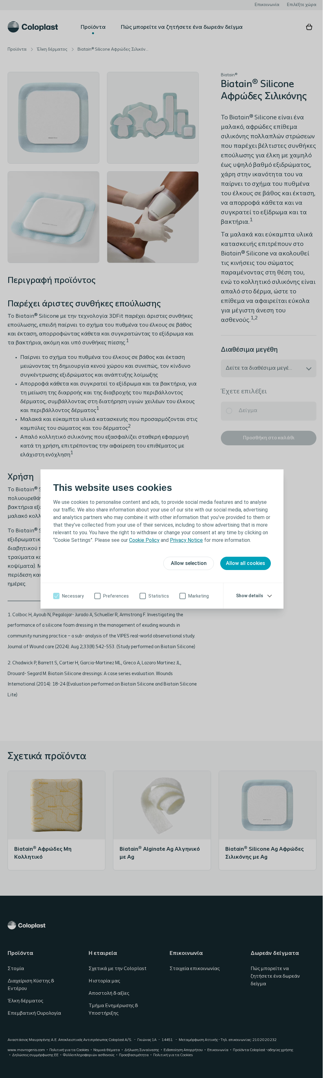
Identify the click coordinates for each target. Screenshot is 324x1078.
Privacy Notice (184, 540)
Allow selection (186, 563)
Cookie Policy (142, 540)
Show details (247, 595)
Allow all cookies (243, 563)
